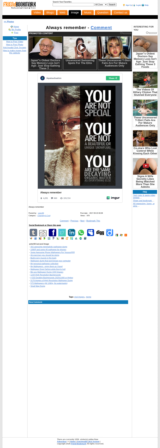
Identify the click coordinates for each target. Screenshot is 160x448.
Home (16, 26)
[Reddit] (43, 236)
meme (88, 297)
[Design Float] (49, 239)
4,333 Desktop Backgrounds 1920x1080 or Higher (51, 278)
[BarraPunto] (40, 239)
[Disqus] (80, 329)
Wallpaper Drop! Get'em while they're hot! (47, 269)
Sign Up (129, 5)
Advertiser (62, 442)
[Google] (117, 236)
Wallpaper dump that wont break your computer (50, 261)
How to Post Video (14, 41)
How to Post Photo (14, 44)
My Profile (16, 29)
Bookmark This (93, 221)
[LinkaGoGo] (62, 239)
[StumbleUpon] (81, 239)
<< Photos (9, 21)
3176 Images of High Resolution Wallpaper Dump (51, 280)
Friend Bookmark (78, 444)
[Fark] (53, 239)
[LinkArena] (58, 239)
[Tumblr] (33, 236)
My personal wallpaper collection (44, 264)
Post (16, 32)
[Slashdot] (76, 239)
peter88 (41, 213)
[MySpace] (90, 236)
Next (82, 221)
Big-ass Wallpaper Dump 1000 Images (46, 272)
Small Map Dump (37, 286)
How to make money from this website (14, 51)
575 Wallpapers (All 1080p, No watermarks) (49, 283)
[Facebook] (52, 236)
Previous (74, 221)
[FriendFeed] (35, 239)
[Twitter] (62, 236)
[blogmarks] (44, 239)
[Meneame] (67, 239)
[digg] (100, 236)
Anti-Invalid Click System (14, 47)
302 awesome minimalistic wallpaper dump (48, 247)
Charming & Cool (44, 216)
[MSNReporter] (31, 239)
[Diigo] (109, 236)
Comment (101, 27)
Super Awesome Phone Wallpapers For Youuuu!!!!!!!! (52, 252)
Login (138, 5)
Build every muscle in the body (43, 258)
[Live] (121, 236)
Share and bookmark (142, 200)
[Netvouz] (72, 239)
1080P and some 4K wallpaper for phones (48, 250)
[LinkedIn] (71, 236)
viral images (79, 297)
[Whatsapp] (81, 236)
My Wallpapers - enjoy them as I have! (46, 266)
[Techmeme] (85, 239)
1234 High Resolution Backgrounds (45, 275)
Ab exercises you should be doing (44, 255)
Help (146, 5)
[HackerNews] (126, 236)
